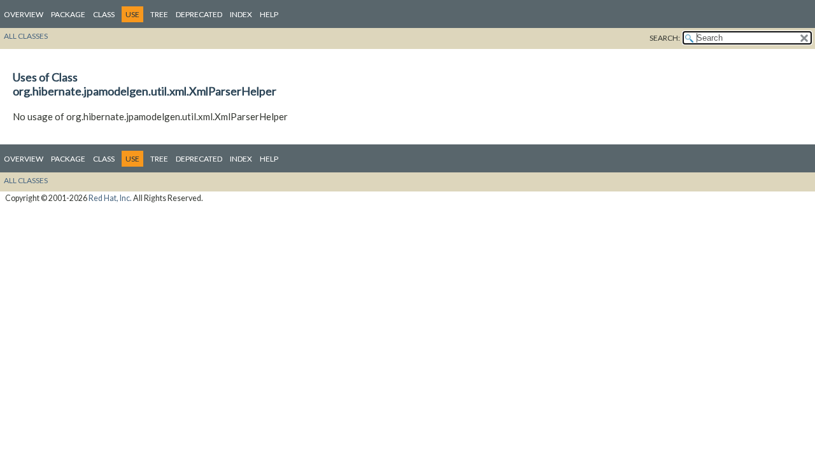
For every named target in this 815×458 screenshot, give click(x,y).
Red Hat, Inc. (110, 198)
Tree (159, 14)
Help (269, 14)
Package (68, 14)
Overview (23, 14)
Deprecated (199, 14)
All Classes (26, 36)
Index (241, 14)
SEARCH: (664, 38)
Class (104, 14)
